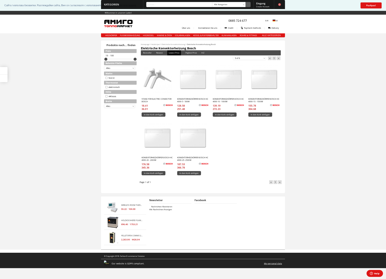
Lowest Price (174, 52)
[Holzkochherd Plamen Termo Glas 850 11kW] (113, 222)
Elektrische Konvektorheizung (173, 44)
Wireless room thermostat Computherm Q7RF (132, 205)
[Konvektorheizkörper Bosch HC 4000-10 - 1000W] (228, 79)
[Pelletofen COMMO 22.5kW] (113, 237)
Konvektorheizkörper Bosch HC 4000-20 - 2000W (157, 158)
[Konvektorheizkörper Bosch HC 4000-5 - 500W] (193, 79)
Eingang (260, 3)
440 (110, 96)
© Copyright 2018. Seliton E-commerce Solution (124, 256)
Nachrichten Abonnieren (161, 206)
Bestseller (147, 52)
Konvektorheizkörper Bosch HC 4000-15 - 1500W (263, 100)
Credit (230, 28)
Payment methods (252, 28)
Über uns (186, 28)
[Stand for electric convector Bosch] (157, 79)
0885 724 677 (237, 21)
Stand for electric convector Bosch (156, 100)
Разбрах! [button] (371, 5)
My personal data (273, 263)
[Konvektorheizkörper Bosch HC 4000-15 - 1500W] (264, 79)
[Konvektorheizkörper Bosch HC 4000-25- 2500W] (193, 138)
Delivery (275, 28)
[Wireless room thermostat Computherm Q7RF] (113, 207)
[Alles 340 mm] (119, 106)
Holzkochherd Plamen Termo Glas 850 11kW (132, 220)
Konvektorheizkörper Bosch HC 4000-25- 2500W (192, 158)
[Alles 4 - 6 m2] (119, 68)
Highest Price (191, 52)
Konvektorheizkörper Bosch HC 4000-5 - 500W (192, 100)
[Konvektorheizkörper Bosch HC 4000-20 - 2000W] (157, 138)
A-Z (202, 52)
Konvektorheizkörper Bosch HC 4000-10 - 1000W (228, 100)
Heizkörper (155, 44)
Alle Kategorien (271, 35)
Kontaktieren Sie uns (207, 28)
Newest (159, 52)
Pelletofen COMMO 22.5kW (132, 235)
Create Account (262, 6)
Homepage (145, 44)
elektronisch (114, 87)
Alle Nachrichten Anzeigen (160, 209)
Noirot (112, 78)
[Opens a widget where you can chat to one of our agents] (374, 273)
